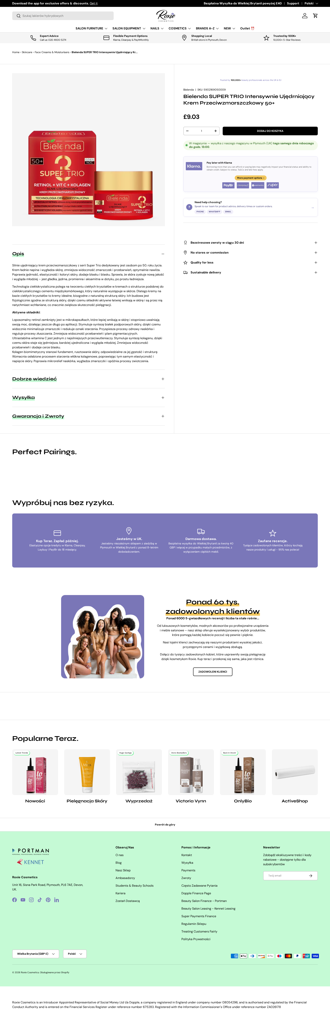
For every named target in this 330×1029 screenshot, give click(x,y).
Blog (119, 863)
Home (15, 52)
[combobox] (63, 15)
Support (293, 3)
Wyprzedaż (139, 801)
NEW (227, 28)
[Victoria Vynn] (191, 772)
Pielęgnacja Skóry (87, 801)
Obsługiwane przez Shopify (54, 972)
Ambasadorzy (125, 878)
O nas (120, 855)
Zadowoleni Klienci (212, 671)
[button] (315, 15)
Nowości (35, 801)
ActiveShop (295, 801)
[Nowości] (35, 772)
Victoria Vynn (191, 801)
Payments (188, 870)
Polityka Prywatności (195, 939)
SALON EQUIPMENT (126, 28)
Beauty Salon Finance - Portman (204, 901)
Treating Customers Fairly (199, 931)
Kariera (120, 893)
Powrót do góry (165, 824)
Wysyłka (187, 863)
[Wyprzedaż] (139, 772)
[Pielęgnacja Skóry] (87, 772)
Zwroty (186, 878)
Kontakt (186, 855)
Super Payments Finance (198, 916)
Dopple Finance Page (196, 893)
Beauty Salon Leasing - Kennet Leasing (208, 909)
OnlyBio (243, 801)
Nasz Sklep (123, 870)
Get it (94, 3)
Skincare (27, 52)
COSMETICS (178, 28)
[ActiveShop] (295, 772)
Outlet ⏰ (247, 28)
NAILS (154, 28)
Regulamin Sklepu (193, 924)
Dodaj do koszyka (270, 131)
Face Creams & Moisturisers (52, 52)
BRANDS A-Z (205, 28)
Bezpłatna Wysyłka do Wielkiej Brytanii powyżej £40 (243, 3)
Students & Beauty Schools (135, 886)
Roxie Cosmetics (30, 972)
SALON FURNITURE (89, 28)
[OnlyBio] (243, 772)
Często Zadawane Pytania (199, 886)
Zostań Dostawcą (128, 901)
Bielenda (188, 89)
